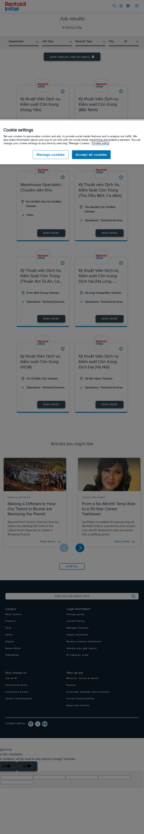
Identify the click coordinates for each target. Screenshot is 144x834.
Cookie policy (100, 143)
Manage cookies (51, 154)
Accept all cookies (91, 154)
